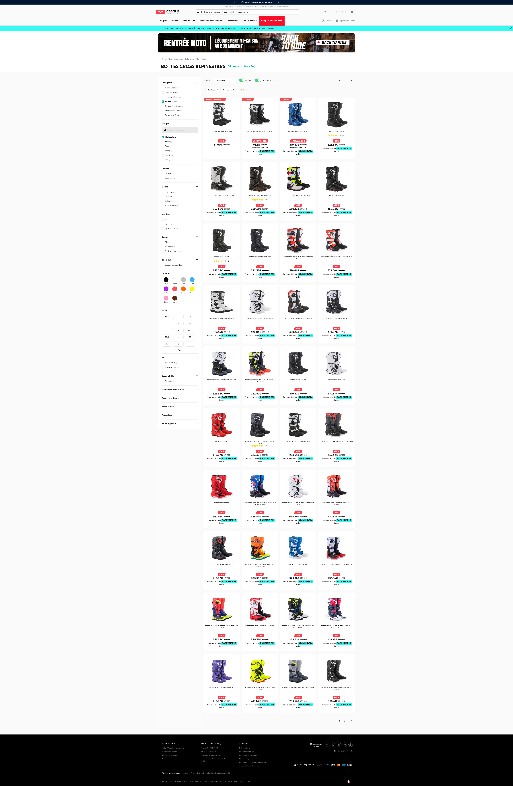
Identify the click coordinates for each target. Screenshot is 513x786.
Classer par (207, 80)
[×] (511, 28)
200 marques (250, 20)
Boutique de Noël (222, 773)
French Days (196, 773)
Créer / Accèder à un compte (173, 748)
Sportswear (232, 20)
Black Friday (208, 773)
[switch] (242, 80)
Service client (341, 12)
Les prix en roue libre (271, 20)
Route (175, 20)
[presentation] (234, 2)
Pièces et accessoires (211, 20)
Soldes (186, 773)
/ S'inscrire (328, 12)
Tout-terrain (189, 20)
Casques (163, 20)
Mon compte (319, 12)
